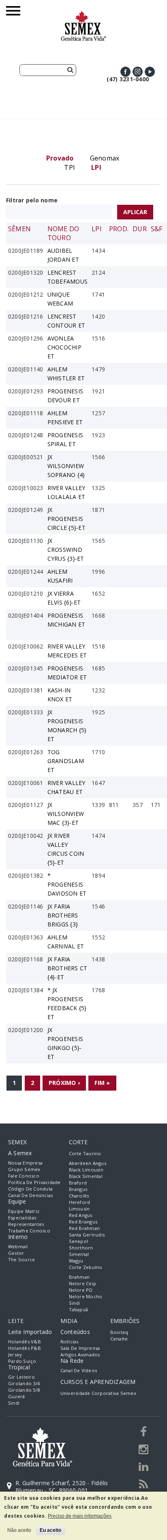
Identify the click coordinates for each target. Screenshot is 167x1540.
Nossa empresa (25, 1163)
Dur (140, 228)
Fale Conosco (23, 1176)
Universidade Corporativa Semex (98, 1393)
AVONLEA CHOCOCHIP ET (64, 347)
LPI (97, 228)
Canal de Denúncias (30, 1195)
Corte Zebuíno (86, 1267)
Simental (79, 1254)
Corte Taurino (85, 1153)
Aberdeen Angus (87, 1163)
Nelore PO (81, 1290)
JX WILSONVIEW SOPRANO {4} (66, 466)
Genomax (105, 158)
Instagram (138, 72)
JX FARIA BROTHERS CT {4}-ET (67, 968)
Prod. (118, 228)
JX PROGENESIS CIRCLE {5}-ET (66, 518)
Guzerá (16, 1396)
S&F (157, 228)
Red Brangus (83, 1222)
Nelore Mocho (86, 1296)
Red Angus (80, 1215)
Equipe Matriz (23, 1211)
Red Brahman (84, 1228)
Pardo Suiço (22, 1361)
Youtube (150, 72)
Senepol (78, 1241)
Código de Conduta (30, 1189)
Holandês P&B (24, 1348)
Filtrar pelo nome (32, 200)
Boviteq (119, 1332)
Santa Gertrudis (87, 1235)
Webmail (18, 1246)
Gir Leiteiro (21, 1377)
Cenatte (119, 1339)
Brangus (78, 1189)
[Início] (83, 14)
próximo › (64, 1083)
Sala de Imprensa (80, 1348)
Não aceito (19, 1530)
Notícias (69, 1341)
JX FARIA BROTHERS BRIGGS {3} (62, 915)
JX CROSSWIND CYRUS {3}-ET (65, 549)
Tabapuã (78, 1309)
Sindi (74, 1303)
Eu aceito (50, 1530)
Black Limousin (86, 1170)
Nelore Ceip (82, 1283)
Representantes (26, 1224)
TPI (69, 167)
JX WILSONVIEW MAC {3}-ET (65, 813)
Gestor (16, 1253)
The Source (21, 1259)
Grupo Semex (24, 1169)
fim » (102, 1083)
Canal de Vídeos (78, 1370)
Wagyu (76, 1261)
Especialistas (22, 1218)
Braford (78, 1183)
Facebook (125, 72)
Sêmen (19, 228)
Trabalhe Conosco (29, 1231)
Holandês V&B (24, 1341)
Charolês (79, 1196)
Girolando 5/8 (24, 1390)
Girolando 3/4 (24, 1383)
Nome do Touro (63, 233)
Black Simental (86, 1176)
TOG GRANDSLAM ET (65, 761)
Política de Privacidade (34, 1182)
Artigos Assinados (80, 1354)
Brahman (79, 1277)
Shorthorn (81, 1248)
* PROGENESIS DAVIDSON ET (67, 884)
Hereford (79, 1202)
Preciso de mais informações (79, 1516)
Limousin (79, 1209)
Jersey (15, 1354)
